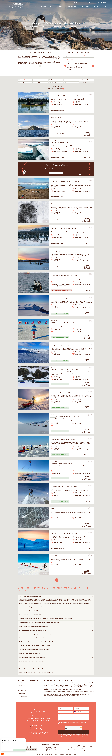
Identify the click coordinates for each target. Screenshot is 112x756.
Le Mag (74, 2)
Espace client (86, 2)
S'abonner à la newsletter (29, 749)
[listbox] (56, 80)
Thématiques (69, 2)
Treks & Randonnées (46, 6)
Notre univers (80, 2)
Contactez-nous (93, 2)
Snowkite (20, 687)
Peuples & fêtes (72, 6)
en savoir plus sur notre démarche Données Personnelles (73, 736)
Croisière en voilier (22, 684)
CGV (52, 754)
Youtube (38, 754)
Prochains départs (62, 2)
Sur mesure (97, 6)
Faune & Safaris (85, 6)
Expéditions (59, 6)
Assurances (47, 754)
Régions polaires (22, 693)
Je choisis (7, 750)
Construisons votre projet (56, 172)
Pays (34, 6)
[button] (2, 754)
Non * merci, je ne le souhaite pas (66, 723)
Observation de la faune (23, 696)
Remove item (30, 79)
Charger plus (56, 579)
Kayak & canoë (21, 682)
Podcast (42, 754)
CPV (55, 754)
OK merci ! (20, 750)
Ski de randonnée (22, 685)
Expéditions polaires (23, 694)
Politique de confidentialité (70, 754)
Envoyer (73, 732)
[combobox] (25, 80)
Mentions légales (60, 754)
